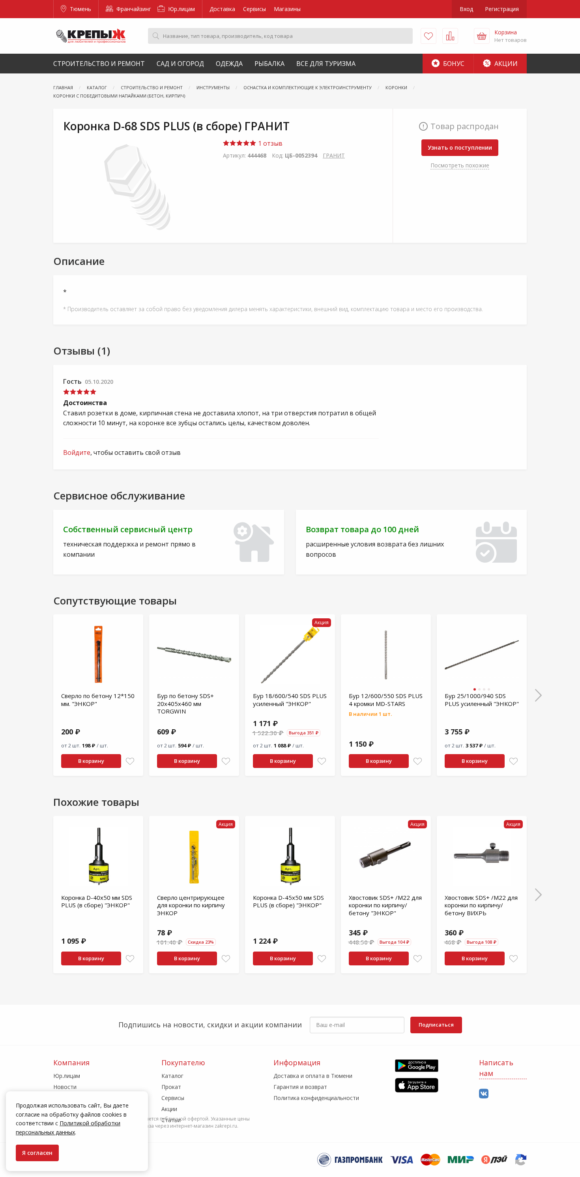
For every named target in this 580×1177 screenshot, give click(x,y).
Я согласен (37, 1152)
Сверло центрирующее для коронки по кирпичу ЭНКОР (191, 905)
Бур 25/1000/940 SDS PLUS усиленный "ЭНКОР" (482, 700)
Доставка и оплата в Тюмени (312, 1075)
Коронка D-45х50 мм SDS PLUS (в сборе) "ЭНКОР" (288, 901)
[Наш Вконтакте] (483, 1093)
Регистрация (502, 9)
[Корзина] (482, 36)
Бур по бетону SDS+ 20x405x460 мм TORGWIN (185, 703)
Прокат (171, 1087)
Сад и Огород (180, 63)
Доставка (222, 9)
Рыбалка (269, 63)
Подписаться (436, 1024)
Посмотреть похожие (459, 165)
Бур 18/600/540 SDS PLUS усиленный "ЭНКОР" (290, 700)
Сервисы (254, 9)
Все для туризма (325, 63)
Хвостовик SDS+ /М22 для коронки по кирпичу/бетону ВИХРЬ (481, 905)
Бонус (453, 63)
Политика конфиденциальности (316, 1098)
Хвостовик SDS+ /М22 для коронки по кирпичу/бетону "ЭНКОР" (385, 905)
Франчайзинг (133, 9)
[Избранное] (428, 36)
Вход (466, 9)
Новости (65, 1087)
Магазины (287, 9)
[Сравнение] (450, 36)
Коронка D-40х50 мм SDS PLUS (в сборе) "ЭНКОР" (96, 901)
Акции (505, 63)
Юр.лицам (181, 9)
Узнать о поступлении (460, 147)
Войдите (76, 452)
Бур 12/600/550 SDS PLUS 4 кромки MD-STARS (386, 700)
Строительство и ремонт (99, 63)
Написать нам (496, 1068)
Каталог (172, 1075)
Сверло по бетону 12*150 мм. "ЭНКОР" (98, 700)
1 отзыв (269, 143)
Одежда (229, 63)
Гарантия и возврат (300, 1087)
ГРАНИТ (334, 155)
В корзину (91, 760)
